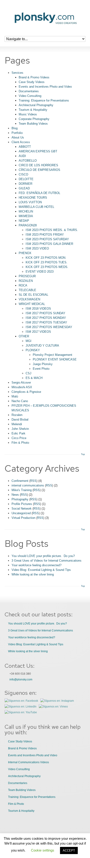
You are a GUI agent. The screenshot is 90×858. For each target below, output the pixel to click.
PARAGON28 (28, 225)
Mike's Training (22, 490)
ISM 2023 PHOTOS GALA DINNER (49, 244)
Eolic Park (18, 433)
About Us (18, 137)
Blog (15, 128)
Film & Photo (20, 442)
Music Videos (28, 114)
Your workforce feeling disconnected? (36, 565)
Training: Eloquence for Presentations (44, 100)
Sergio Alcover (21, 382)
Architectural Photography (36, 105)
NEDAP (24, 220)
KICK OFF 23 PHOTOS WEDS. (47, 267)
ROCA (23, 285)
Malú (15, 396)
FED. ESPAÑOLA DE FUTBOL (39, 193)
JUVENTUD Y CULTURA (42, 345)
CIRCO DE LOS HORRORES (38, 165)
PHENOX (25, 253)
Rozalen (17, 415)
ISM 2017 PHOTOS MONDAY (46, 318)
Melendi (17, 424)
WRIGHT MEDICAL (32, 304)
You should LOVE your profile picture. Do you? (43, 556)
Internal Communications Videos (28, 762)
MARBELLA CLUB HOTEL (36, 207)
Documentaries (29, 91)
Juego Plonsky (43, 364)
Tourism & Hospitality (33, 109)
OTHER (24, 336)
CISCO (23, 174)
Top (83, 454)
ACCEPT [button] (69, 850)
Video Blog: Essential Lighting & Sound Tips (41, 570)
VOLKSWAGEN (29, 299)
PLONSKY (33, 350)
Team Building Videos (33, 123)
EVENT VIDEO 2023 (40, 271)
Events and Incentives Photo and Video (45, 86)
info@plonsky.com (20, 679)
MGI (28, 341)
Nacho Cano (20, 401)
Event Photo (41, 368)
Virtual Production (23, 518)
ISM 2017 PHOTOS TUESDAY (46, 322)
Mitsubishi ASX (22, 387)
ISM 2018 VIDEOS (38, 308)
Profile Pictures (22, 504)
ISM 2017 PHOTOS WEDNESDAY (49, 327)
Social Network (22, 508)
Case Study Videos (32, 82)
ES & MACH (34, 378)
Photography (20, 499)
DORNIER (25, 183)
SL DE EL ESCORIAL (33, 294)
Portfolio (17, 133)
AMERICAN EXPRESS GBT (38, 151)
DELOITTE (26, 179)
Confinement (20, 481)
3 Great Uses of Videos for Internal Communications (46, 560)
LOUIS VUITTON (30, 202)
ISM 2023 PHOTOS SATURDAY (47, 239)
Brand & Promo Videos (34, 77)
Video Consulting (30, 96)
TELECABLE (27, 290)
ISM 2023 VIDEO (37, 248)
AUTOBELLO (28, 160)
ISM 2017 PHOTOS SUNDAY (45, 313)
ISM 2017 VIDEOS (38, 331)
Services (17, 72)
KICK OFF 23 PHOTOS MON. (46, 257)
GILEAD (24, 188)
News (15, 494)
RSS (33, 481)
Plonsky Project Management (52, 355)
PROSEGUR (27, 276)
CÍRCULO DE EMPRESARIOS (39, 170)
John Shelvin (20, 429)
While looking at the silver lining (33, 574)
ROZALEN (26, 281)
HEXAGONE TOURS (33, 197)
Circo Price (19, 438)
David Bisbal (20, 419)
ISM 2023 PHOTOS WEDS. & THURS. (52, 230)
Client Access (21, 142)
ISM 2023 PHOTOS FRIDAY (45, 234)
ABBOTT (25, 146)
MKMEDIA (26, 216)
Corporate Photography (34, 119)
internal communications (28, 485)
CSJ (28, 373)
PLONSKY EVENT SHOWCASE (55, 359)
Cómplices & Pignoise (26, 392)
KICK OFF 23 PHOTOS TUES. (46, 262)
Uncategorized (21, 513)
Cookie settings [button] (42, 850)
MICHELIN (26, 211)
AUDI (22, 156)
